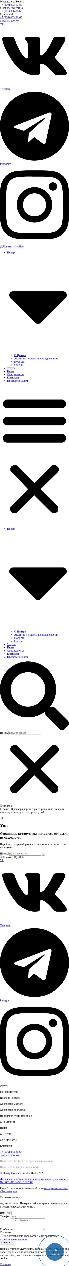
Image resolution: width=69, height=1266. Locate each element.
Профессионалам (17, 380)
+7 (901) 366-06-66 (11, 11)
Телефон (5, 1216)
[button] (34, 454)
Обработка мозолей (12, 1103)
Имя (3, 1212)
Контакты (13, 377)
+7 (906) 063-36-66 (11, 17)
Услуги (11, 367)
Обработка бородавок (13, 1109)
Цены (10, 371)
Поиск (4, 732)
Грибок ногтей (9, 1091)
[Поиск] (43, 854)
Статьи (18, 364)
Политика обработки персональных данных (26, 1161)
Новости (19, 361)
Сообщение (7, 1229)
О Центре (20, 355)
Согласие (5, 1232)
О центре (5, 1133)
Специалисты (15, 374)
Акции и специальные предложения (36, 358)
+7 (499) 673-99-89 (11, 4)
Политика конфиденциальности (19, 1167)
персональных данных (13, 1239)
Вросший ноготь (10, 1097)
